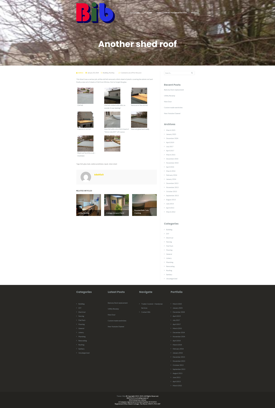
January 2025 (171, 134)
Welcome (195, 13)
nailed (93, 164)
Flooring (169, 250)
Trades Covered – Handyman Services (171, 13)
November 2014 (172, 163)
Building (105, 73)
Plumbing (169, 262)
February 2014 (171, 175)
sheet (115, 164)
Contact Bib (135, 13)
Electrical (169, 238)
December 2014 (172, 159)
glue (85, 164)
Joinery (169, 258)
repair (106, 164)
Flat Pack (169, 246)
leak (88, 164)
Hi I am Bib (148, 13)
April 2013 (170, 208)
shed (110, 164)
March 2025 (170, 130)
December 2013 (172, 183)
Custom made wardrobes (173, 107)
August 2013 (171, 200)
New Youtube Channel (172, 113)
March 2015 (170, 155)
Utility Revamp (169, 96)
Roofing (111, 73)
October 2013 (171, 191)
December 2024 (172, 138)
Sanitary (169, 274)
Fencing (169, 242)
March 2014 (170, 171)
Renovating (170, 266)
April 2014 (170, 167)
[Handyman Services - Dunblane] (95, 12)
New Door (168, 101)
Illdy (123, 396)
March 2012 (170, 212)
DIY (167, 234)
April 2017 (170, 151)
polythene (99, 164)
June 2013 (170, 204)
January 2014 (171, 179)
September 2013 (172, 195)
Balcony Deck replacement (174, 90)
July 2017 (169, 146)
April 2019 (170, 142)
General (169, 254)
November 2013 (172, 187)
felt (81, 164)
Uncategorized (171, 279)
